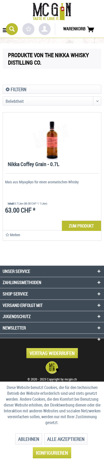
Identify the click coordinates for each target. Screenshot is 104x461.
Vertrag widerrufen (52, 353)
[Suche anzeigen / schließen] (12, 29)
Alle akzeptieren (66, 439)
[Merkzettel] (28, 29)
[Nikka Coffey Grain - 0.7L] (52, 136)
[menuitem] (5, 28)
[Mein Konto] (45, 29)
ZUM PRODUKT (81, 226)
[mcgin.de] (52, 367)
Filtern (18, 89)
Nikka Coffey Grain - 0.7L (33, 165)
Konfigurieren (52, 453)
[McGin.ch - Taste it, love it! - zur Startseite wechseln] (52, 11)
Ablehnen (28, 439)
